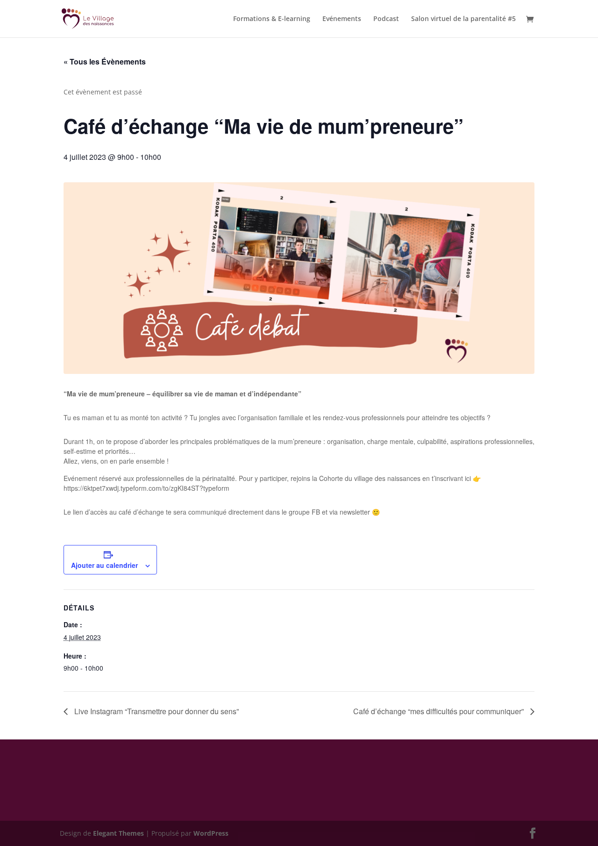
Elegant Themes (118, 833)
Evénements (341, 19)
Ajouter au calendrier (104, 565)
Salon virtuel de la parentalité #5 (463, 19)
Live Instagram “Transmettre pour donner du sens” (155, 711)
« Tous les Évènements (105, 61)
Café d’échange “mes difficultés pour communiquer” (439, 711)
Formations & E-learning (271, 19)
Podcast (386, 19)
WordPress (210, 833)
